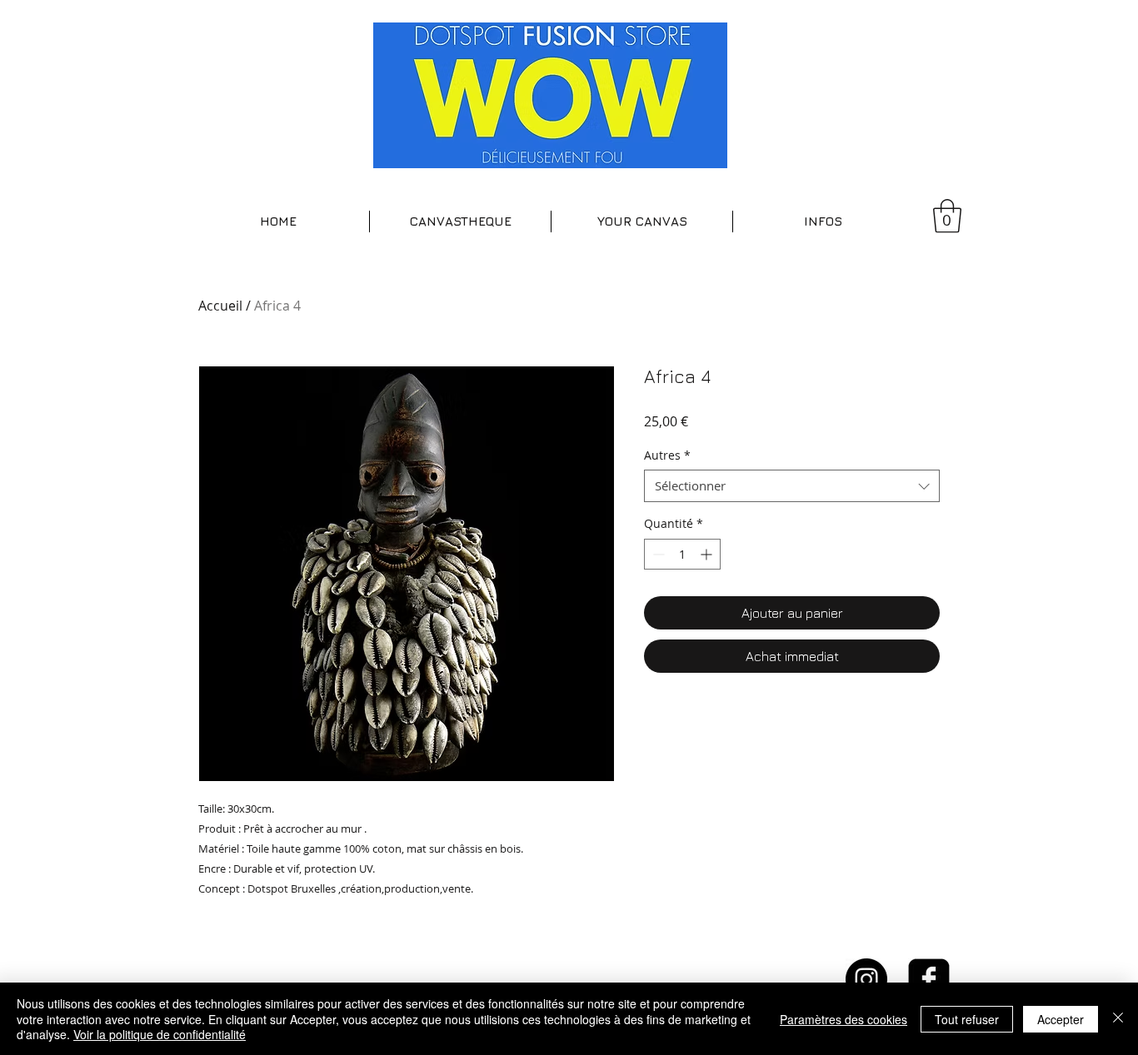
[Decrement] (656, 554)
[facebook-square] (929, 979)
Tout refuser (967, 1019)
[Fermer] (1118, 1019)
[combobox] (792, 486)
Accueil (220, 305)
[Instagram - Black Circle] (866, 979)
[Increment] (707, 554)
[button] (460, 221)
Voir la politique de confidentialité (159, 1034)
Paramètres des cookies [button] (843, 1019)
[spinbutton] (682, 554)
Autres (667, 455)
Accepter (1060, 1019)
